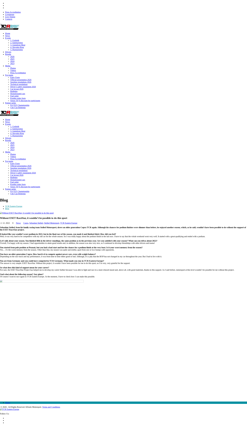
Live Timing (10, 17)
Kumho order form (18, 98)
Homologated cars (17, 94)
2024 (12, 61)
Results (8, 54)
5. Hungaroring (16, 50)
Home (7, 33)
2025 (12, 59)
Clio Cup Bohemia (18, 107)
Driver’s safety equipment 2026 (23, 87)
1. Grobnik (14, 40)
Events (8, 38)
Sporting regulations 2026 (20, 82)
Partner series (10, 103)
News (7, 36)
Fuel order (14, 96)
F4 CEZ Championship (19, 105)
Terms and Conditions (51, 407)
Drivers (8, 52)
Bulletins (13, 91)
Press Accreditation (13, 12)
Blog (7, 209)
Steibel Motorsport (51, 223)
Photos (13, 68)
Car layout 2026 (16, 89)
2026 (12, 56)
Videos (13, 70)
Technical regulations (19, 84)
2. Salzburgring (16, 43)
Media (7, 66)
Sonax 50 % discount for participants (25, 101)
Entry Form (15, 77)
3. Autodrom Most (17, 45)
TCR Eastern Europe (13, 206)
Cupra (25, 223)
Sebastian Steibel (36, 223)
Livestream (9, 14)
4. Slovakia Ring (17, 47)
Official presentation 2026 (20, 80)
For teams (9, 75)
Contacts (8, 19)
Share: (7, 403)
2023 (12, 63)
